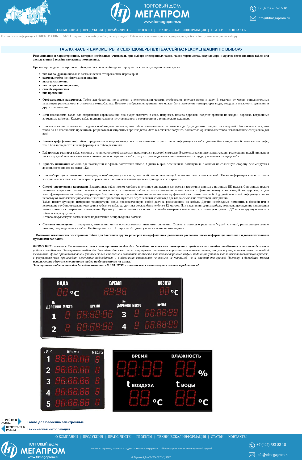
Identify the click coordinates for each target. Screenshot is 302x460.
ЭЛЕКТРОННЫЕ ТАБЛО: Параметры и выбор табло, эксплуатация (82, 36)
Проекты (144, 30)
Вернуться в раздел (15, 428)
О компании (66, 30)
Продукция (93, 30)
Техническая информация (181, 30)
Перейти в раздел (9, 421)
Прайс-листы (119, 30)
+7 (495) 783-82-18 (272, 8)
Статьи (217, 30)
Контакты (237, 30)
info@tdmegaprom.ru (274, 18)
